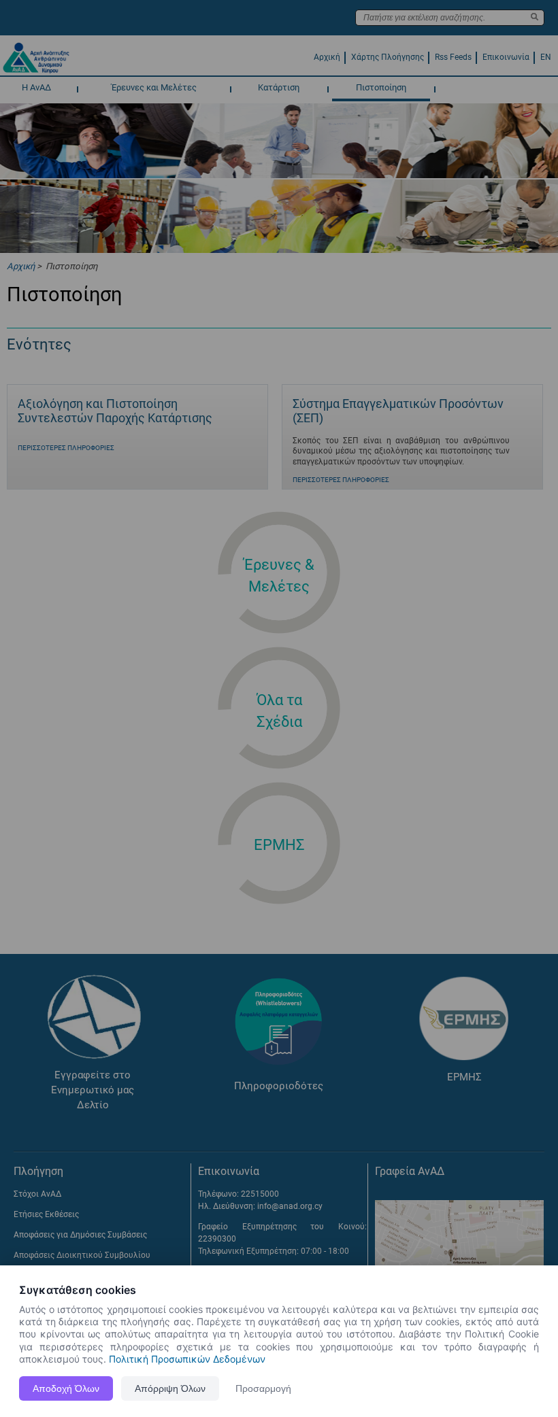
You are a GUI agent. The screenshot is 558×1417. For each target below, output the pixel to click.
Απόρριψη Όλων (170, 1388)
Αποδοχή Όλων (66, 1388)
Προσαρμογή (263, 1388)
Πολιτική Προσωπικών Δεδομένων (187, 1359)
